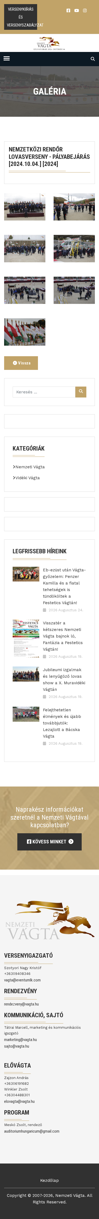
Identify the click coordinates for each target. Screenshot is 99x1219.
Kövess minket (49, 841)
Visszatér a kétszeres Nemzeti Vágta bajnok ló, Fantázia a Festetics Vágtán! (63, 636)
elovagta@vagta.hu (19, 1101)
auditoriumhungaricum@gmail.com (31, 1131)
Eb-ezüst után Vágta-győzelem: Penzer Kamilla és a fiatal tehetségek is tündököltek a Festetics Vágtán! (64, 586)
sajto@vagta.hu (16, 1046)
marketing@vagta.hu (20, 1039)
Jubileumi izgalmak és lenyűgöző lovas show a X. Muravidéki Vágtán (64, 679)
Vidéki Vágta (27, 477)
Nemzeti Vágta (30, 466)
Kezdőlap (49, 1180)
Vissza (24, 363)
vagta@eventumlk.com (22, 980)
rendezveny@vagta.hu (21, 1004)
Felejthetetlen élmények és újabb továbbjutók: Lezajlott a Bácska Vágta (62, 723)
